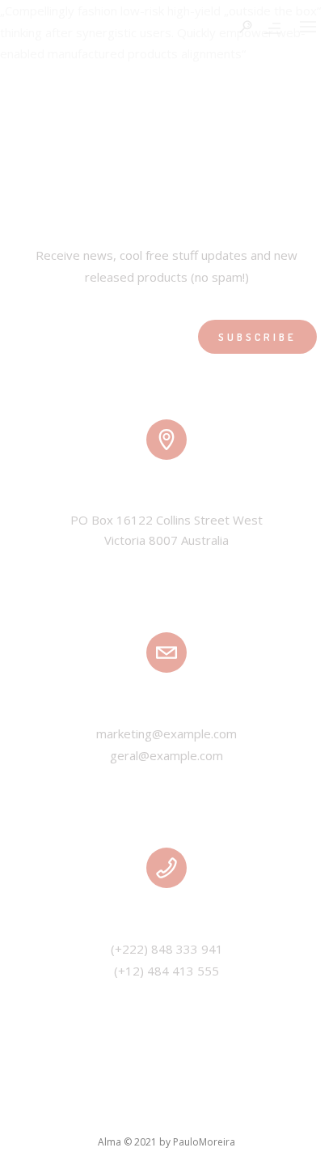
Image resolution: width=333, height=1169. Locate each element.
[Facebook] (80, 1111)
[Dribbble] (253, 1111)
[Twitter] (114, 1111)
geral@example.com (166, 755)
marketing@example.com (166, 733)
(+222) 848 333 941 (167, 949)
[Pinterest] (219, 1111)
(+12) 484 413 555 (166, 971)
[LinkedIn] (149, 1111)
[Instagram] (184, 1111)
